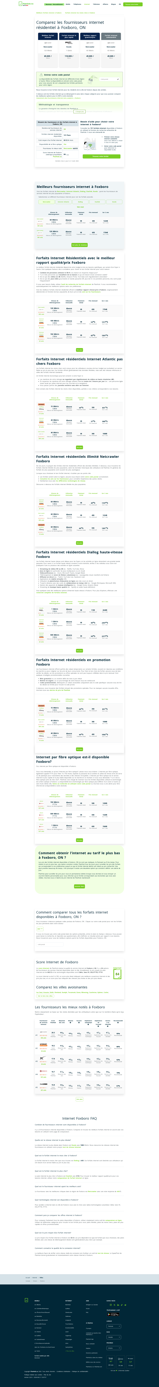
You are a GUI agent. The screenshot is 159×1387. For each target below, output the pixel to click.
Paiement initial (81, 399)
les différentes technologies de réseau (70, 481)
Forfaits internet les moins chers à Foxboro (80, 13)
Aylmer (100, 992)
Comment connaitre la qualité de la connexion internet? (57, 1248)
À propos (89, 1323)
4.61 (118, 1191)
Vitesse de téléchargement (54, 399)
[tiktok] (122, 1305)
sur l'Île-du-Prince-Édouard (42, 1312)
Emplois (88, 1348)
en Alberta (38, 1304)
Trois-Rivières (69, 1324)
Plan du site (47, 1375)
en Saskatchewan (40, 1339)
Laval (66, 1332)
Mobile (37, 1301)
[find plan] (61, 944)
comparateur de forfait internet (69, 1178)
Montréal (37, 1358)
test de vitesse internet (72, 1147)
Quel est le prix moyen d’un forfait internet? (53, 1233)
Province (110, 1343)
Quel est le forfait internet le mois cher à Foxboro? (56, 1155)
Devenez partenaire (92, 1353)
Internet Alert (79, 886)
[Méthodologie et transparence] (71, 104)
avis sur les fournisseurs (91, 292)
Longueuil (68, 1320)
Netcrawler (68, 148)
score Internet (43, 968)
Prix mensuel (93, 398)
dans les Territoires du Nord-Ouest (45, 1347)
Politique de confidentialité (80, 1371)
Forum (88, 1308)
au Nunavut (38, 1328)
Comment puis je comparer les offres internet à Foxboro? (58, 1215)
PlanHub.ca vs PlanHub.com (94, 1367)
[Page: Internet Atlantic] (41, 323)
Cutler (106, 992)
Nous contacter (90, 1344)
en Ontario (38, 1332)
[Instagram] (112, 1305)
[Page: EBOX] (41, 803)
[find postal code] (117, 79)
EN (120, 4)
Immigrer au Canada (92, 1304)
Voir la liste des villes (45, 996)
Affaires (105, 4)
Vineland (57, 992)
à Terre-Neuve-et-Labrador (42, 1343)
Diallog (82, 191)
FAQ (87, 1312)
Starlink (89, 191)
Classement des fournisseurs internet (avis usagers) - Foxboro (58, 98)
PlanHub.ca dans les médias (94, 1357)
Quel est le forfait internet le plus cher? (51, 1171)
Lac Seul (39, 992)
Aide (87, 1301)
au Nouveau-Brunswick (41, 1320)
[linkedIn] (119, 1305)
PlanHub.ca (57, 157)
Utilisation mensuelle (69, 399)
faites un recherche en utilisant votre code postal (71, 784)
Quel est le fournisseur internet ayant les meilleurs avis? (58, 1186)
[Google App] (121, 1314)
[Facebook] (108, 1305)
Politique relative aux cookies (33, 1375)
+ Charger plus (79, 111)
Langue (109, 1321)
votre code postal (91, 477)
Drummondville (69, 1328)
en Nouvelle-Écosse (40, 1324)
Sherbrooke (68, 1312)
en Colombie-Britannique (42, 1308)
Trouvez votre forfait (131, 4)
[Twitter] (115, 1305)
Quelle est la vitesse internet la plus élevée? (53, 1140)
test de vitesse (103, 1253)
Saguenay (68, 1335)
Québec (67, 1308)
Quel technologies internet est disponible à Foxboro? (56, 1200)
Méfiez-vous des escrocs (93, 1362)
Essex (79, 992)
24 (65, 129)
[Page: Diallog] (41, 409)
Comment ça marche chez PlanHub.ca (93, 1333)
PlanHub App (89, 1339)
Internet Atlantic (72, 191)
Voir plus (79, 350)
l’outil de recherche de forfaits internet (76, 284)
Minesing (84, 992)
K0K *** (40, 929)
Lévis (66, 1343)
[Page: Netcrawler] (40, 221)
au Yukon (37, 1351)
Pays (108, 1332)
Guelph (64, 992)
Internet (68, 1301)
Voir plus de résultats (79, 245)
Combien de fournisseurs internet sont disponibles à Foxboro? (60, 1125)
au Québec (38, 1335)
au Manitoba (38, 1316)
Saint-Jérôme (69, 1347)
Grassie (46, 992)
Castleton (93, 992)
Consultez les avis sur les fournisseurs (54, 479)
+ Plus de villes (69, 1351)
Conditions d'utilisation (63, 1371)
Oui (65, 144)
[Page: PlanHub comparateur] (26, 4)
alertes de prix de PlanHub (60, 690)
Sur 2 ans (105, 398)
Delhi (52, 992)
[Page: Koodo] (41, 610)
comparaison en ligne (113, 1220)
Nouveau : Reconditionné (54, 4)
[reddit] (126, 1305)
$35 (82, 1161)
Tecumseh (72, 992)
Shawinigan (68, 1339)
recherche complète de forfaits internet (51, 593)
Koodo (95, 191)
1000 (82, 1145)
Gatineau (68, 1316)
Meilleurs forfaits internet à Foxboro (48, 13)
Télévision (96, 4)
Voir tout (80, 207)
